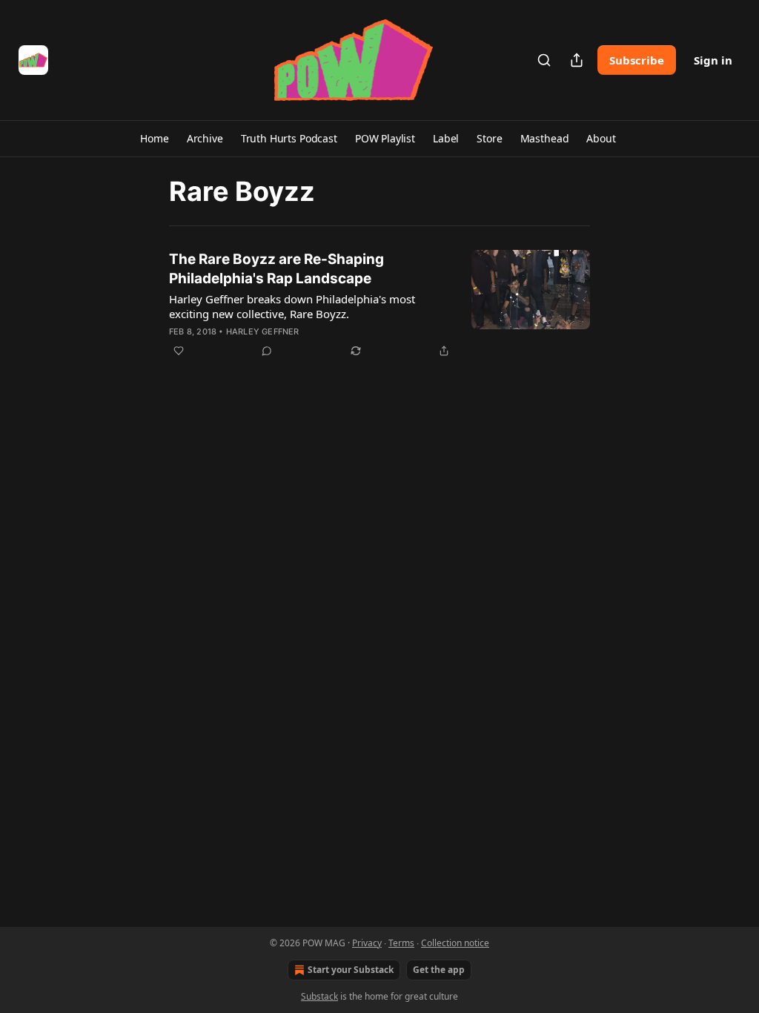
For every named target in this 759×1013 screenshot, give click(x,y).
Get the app (439, 969)
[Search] (544, 60)
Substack (319, 996)
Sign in (713, 60)
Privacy (367, 943)
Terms (401, 943)
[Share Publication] (576, 60)
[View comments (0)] (266, 351)
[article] (379, 305)
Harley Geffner (262, 331)
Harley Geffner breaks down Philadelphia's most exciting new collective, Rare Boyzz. (292, 306)
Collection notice (455, 943)
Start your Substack (351, 969)
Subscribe (636, 60)
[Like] (178, 351)
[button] (154, 138)
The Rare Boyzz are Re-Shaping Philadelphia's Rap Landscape (276, 269)
